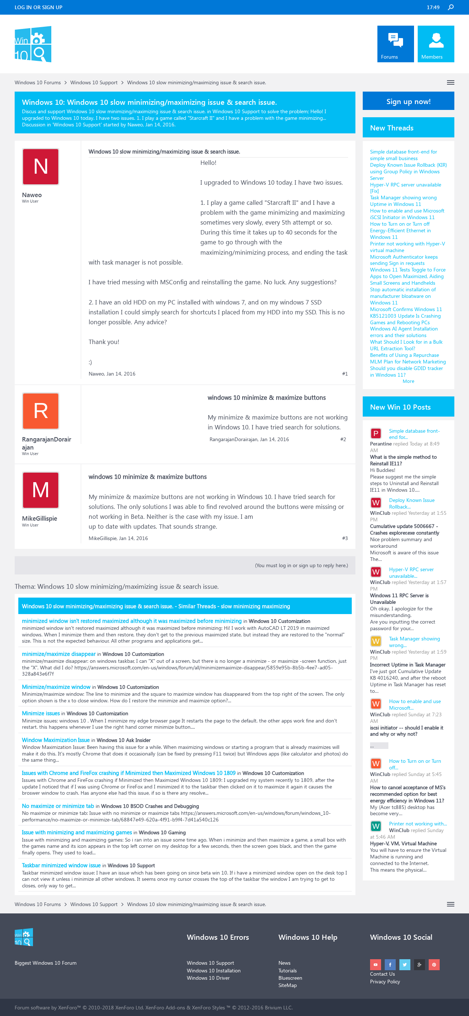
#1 (345, 373)
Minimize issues (41, 713)
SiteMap (287, 985)
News (284, 962)
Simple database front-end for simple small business (403, 155)
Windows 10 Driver (208, 977)
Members (432, 56)
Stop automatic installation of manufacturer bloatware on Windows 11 (403, 296)
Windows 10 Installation (214, 970)
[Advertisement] (144, 203)
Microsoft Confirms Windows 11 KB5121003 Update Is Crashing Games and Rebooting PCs (406, 316)
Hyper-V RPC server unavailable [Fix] (405, 188)
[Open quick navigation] (450, 82)
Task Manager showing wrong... (414, 642)
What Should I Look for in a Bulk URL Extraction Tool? (406, 345)
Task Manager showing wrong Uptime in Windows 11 (403, 200)
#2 (343, 439)
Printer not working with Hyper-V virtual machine (407, 247)
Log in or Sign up (38, 7)
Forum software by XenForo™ (79, 1007)
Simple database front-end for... (414, 434)
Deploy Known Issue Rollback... (412, 503)
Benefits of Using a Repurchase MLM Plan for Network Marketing (408, 358)
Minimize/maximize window (56, 686)
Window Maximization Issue (56, 739)
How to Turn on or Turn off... (415, 764)
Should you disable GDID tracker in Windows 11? (406, 371)
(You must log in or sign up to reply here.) (301, 565)
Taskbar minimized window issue (61, 865)
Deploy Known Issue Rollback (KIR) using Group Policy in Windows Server (408, 171)
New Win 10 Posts (400, 406)
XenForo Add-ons (165, 1007)
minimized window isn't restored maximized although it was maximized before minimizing (132, 620)
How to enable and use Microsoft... (415, 704)
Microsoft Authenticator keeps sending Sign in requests (404, 260)
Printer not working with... (418, 823)
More (408, 381)
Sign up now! (409, 101)
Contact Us (382, 973)
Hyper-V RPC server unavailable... (411, 572)
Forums (389, 56)
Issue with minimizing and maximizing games (77, 832)
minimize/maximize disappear (59, 653)
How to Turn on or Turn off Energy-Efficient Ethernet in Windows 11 (400, 230)
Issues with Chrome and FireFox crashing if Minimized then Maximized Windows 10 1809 (129, 772)
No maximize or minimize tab (58, 805)
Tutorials (287, 970)
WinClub (380, 512)
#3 (345, 538)
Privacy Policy (385, 981)
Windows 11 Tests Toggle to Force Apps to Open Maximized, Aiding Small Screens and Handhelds (408, 276)
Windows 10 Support (77, 124)
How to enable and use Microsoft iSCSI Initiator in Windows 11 (407, 214)
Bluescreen (290, 977)
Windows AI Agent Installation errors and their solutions (404, 332)
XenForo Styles (208, 1007)
